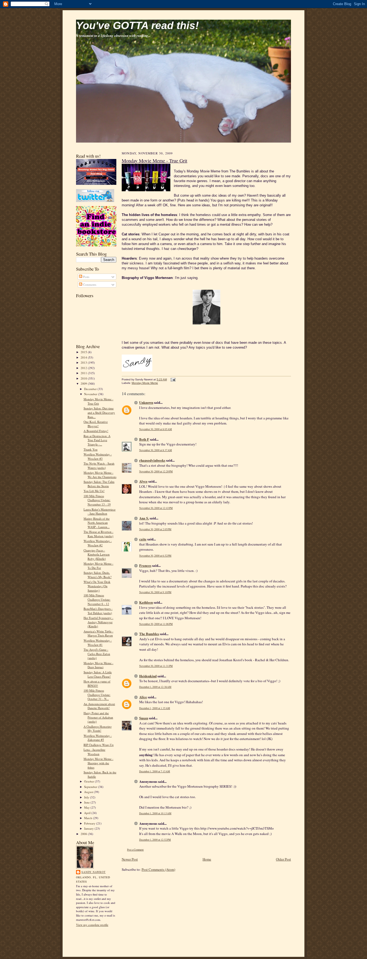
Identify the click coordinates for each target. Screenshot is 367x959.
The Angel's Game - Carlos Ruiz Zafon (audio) (97, 653)
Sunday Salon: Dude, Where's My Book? (97, 575)
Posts (85, 277)
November (91, 394)
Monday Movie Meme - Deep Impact (98, 665)
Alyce (143, 481)
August (89, 792)
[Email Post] (172, 379)
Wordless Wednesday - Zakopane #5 (98, 738)
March (88, 818)
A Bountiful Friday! (96, 431)
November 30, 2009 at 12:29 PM (156, 471)
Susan (143, 717)
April (87, 813)
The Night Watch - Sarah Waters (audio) (99, 465)
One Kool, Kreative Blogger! (96, 424)
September (91, 787)
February (90, 823)
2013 (84, 362)
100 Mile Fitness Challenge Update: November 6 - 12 (97, 599)
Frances (145, 565)
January (89, 828)
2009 (84, 383)
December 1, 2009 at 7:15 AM (154, 771)
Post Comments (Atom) (158, 869)
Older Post (283, 859)
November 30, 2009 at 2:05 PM (155, 529)
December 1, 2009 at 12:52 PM (155, 839)
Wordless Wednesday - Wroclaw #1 (98, 642)
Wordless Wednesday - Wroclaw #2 (98, 543)
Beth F (144, 439)
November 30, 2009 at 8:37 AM (155, 450)
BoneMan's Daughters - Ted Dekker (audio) (98, 611)
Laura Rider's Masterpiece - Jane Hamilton (100, 511)
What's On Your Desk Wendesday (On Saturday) (97, 586)
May (87, 807)
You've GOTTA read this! (137, 25)
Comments (89, 284)
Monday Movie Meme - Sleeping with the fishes (98, 763)
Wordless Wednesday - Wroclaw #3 (98, 456)
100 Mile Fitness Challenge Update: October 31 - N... (97, 694)
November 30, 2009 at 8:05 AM (155, 429)
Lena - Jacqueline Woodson (94, 752)
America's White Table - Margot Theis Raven (98, 633)
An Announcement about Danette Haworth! (99, 706)
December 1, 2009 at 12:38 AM (155, 687)
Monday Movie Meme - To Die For (98, 565)
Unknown (146, 402)
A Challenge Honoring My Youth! (98, 728)
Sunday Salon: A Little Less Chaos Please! (98, 674)
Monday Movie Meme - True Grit (98, 401)
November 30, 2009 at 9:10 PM (155, 592)
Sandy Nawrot (93, 872)
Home (207, 859)
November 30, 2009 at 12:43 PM (156, 508)
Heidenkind (148, 675)
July (87, 797)
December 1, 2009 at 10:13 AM (155, 813)
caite (142, 539)
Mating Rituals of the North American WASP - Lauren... (97, 522)
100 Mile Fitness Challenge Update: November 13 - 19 (97, 500)
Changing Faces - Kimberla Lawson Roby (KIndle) (97, 554)
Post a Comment (135, 849)
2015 (84, 352)
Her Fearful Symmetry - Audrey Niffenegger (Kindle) (98, 622)
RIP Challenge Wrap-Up (99, 745)
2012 (84, 368)
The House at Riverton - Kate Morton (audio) (98, 534)
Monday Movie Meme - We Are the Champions (100, 474)
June (87, 802)
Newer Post (130, 859)
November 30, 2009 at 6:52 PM (155, 555)
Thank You (91, 449)
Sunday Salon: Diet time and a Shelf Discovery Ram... (99, 412)
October (89, 781)
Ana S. (144, 518)
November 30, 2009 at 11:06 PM (156, 624)
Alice (143, 696)
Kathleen (146, 602)
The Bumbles (149, 633)
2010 (84, 378)
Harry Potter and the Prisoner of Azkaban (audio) (98, 717)
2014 (84, 357)
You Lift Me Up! (94, 491)
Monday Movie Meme (145, 382)
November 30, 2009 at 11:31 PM (156, 666)
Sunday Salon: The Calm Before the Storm (99, 484)
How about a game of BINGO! (97, 683)
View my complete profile (92, 925)
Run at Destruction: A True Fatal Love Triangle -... (97, 440)
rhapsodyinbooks (152, 460)
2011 (84, 373)
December (91, 389)
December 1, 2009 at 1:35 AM (154, 708)
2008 (84, 834)
